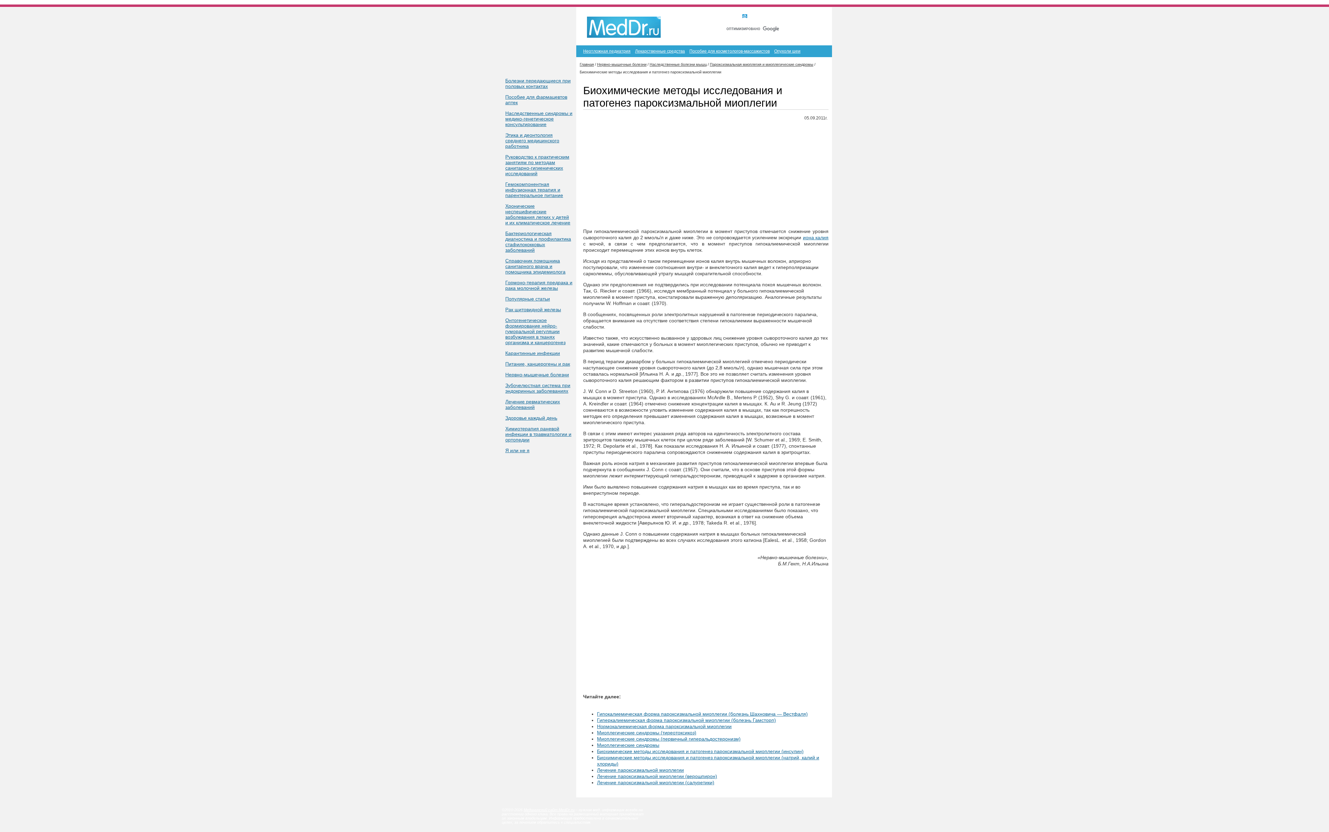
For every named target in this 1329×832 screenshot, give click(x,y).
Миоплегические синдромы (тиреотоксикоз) (646, 732)
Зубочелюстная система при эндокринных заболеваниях (537, 388)
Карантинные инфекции (532, 353)
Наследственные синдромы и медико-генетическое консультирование (538, 118)
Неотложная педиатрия (607, 51)
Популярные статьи (527, 299)
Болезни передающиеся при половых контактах (538, 83)
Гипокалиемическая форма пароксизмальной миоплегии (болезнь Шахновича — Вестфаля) (702, 714)
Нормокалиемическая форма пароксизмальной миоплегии (664, 726)
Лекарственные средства (660, 51)
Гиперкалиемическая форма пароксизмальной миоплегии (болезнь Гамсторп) (686, 720)
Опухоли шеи (787, 51)
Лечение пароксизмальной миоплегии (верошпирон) (657, 776)
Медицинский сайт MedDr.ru (549, 810)
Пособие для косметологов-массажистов (729, 51)
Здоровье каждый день (531, 418)
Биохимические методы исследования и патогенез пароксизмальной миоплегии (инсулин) (700, 751)
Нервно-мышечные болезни (537, 374)
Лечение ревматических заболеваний (532, 404)
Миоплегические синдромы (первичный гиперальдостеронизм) (669, 739)
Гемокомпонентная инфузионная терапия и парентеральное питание (534, 189)
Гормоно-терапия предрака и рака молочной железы (538, 285)
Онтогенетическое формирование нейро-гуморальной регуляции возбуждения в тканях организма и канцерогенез (535, 331)
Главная (757, 16)
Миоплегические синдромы (628, 745)
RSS (816, 16)
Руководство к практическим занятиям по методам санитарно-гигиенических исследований (537, 165)
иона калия (816, 237)
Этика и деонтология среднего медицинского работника (532, 140)
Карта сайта (789, 16)
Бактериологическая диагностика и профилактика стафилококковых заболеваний (538, 242)
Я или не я (517, 450)
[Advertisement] (706, 174)
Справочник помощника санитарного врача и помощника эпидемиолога (535, 266)
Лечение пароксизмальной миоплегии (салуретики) (655, 782)
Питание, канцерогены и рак (537, 364)
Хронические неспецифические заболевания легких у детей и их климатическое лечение (537, 214)
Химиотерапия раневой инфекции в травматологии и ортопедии (538, 434)
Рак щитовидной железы (533, 309)
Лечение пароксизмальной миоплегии (640, 770)
